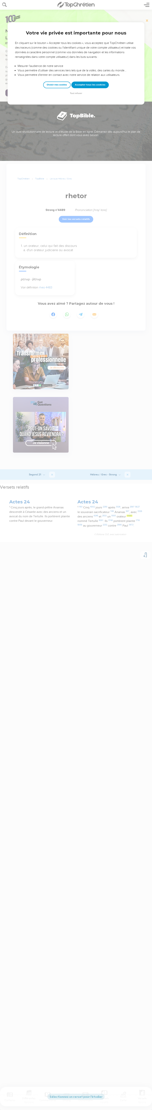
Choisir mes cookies (57, 85)
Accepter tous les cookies (90, 84)
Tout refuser (76, 93)
